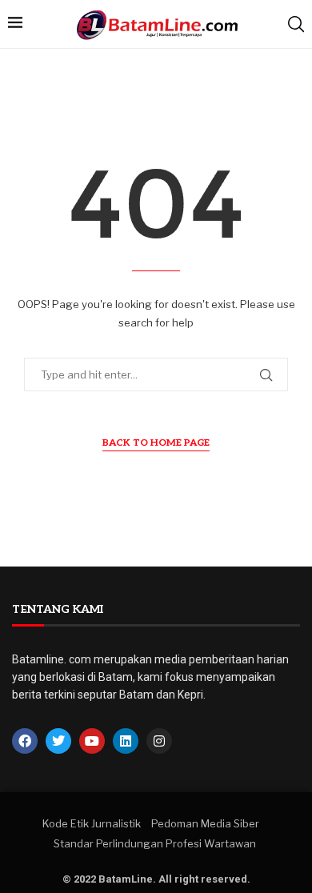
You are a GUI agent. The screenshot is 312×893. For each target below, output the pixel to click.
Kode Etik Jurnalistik (91, 823)
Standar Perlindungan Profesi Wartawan (155, 843)
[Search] (296, 24)
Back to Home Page (156, 443)
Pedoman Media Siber (205, 823)
